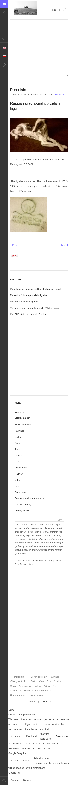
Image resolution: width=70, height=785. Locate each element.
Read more (62, 736)
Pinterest (4, 65)
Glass (18, 461)
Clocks (18, 455)
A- (66, 75)
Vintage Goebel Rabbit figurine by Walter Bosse (34, 308)
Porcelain (60, 94)
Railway (19, 473)
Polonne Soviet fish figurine (24, 301)
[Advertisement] (39, 45)
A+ (59, 75)
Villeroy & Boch (22, 417)
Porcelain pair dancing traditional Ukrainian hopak (35, 289)
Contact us (20, 492)
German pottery (23, 504)
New (17, 486)
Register (54, 10)
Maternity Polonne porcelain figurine (28, 295)
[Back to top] (4, 780)
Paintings (19, 430)
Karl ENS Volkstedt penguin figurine (28, 314)
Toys (17, 449)
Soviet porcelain (23, 424)
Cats (17, 443)
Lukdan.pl (46, 701)
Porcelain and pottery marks (29, 498)
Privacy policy (22, 510)
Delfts (18, 437)
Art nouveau (21, 467)
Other (18, 480)
